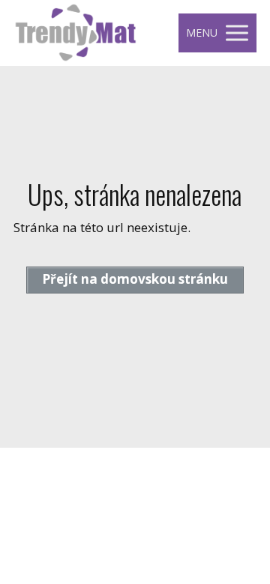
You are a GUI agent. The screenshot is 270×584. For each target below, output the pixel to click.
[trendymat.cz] (76, 33)
